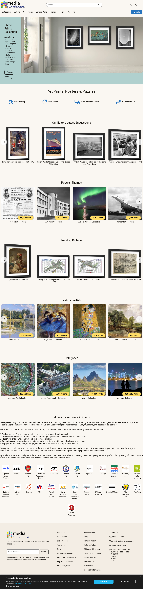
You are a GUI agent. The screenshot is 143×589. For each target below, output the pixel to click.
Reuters (29, 492)
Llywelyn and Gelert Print (18, 279)
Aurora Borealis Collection (89, 222)
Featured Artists (71, 300)
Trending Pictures (71, 240)
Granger (103, 474)
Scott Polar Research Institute (75, 495)
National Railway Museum (5, 494)
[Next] (139, 142)
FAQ (86, 537)
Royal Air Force (51, 494)
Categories (71, 358)
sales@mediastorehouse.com (123, 541)
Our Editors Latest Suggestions (71, 122)
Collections (28, 12)
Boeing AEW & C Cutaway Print (89, 279)
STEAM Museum (98, 493)
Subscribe (44, 552)
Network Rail (17, 493)
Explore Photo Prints (8, 74)
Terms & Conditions (92, 553)
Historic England (114, 475)
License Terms (90, 557)
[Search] (99, 4)
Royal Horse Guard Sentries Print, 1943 (18, 162)
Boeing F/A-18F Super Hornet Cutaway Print (54, 280)
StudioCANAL (112, 492)
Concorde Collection (125, 222)
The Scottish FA (125, 494)
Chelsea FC (66, 475)
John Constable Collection (125, 339)
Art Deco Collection (53, 222)
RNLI (40, 492)
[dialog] (71, 582)
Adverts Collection (18, 222)
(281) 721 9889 (117, 537)
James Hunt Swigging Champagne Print (125, 162)
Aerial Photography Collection (53, 398)
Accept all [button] (104, 582)
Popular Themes (71, 182)
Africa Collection (89, 398)
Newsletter (88, 566)
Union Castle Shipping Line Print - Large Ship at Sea (53, 163)
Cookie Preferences (92, 570)
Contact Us (113, 532)
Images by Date (63, 566)
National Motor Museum (137, 476)
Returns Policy (90, 545)
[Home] (15, 7)
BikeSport (54, 474)
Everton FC (77, 475)
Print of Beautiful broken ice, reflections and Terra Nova (89, 163)
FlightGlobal (90, 474)
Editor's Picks (41, 12)
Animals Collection (125, 398)
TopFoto (137, 492)
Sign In (137, 12)
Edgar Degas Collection (53, 339)
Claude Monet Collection (18, 339)
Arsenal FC (28, 475)
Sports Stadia (86, 493)
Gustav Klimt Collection (89, 339)
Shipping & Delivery (92, 549)
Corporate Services (65, 553)
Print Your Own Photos (66, 557)
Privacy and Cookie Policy (23, 584)
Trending (54, 12)
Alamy (16, 474)
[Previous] (4, 142)
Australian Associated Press (40, 476)
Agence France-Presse (5, 476)
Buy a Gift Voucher (65, 561)
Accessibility (89, 532)
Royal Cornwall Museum (62, 494)
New (62, 12)
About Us (61, 532)
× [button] (140, 577)
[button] (48, 586)
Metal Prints (89, 561)
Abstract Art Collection (17, 398)
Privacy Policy (90, 541)
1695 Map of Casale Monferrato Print (125, 279)
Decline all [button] (125, 582)
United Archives (71, 514)
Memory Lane (125, 475)
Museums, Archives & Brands (71, 417)
